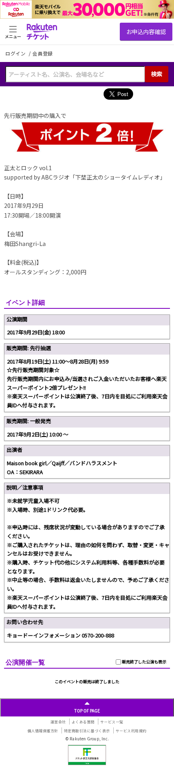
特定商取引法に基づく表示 (87, 730)
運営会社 (58, 722)
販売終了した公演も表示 (143, 662)
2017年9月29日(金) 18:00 (36, 332)
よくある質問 (83, 722)
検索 (156, 74)
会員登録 (42, 53)
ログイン (16, 53)
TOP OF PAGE (87, 711)
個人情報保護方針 (43, 730)
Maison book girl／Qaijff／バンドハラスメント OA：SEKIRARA (62, 467)
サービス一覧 (111, 722)
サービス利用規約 (131, 730)
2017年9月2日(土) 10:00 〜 (37, 434)
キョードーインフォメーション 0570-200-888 (60, 635)
